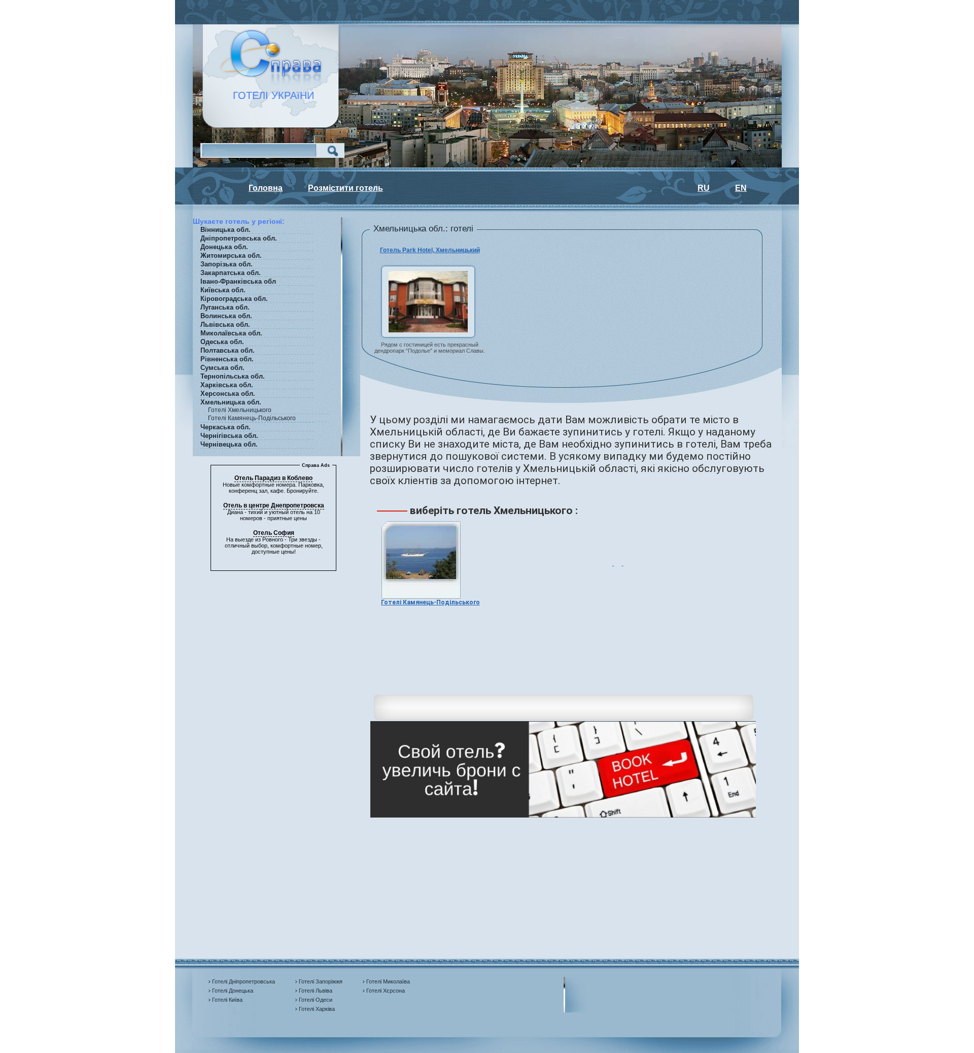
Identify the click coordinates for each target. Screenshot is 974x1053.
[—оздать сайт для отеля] (563, 816)
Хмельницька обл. (230, 402)
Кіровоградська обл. (234, 298)
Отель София (273, 532)
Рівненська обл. (227, 359)
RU (704, 188)
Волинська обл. (226, 316)
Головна (266, 188)
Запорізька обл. (226, 264)
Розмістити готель (345, 188)
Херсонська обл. (227, 393)
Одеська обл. (222, 342)
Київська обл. (223, 290)
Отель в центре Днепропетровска (273, 505)
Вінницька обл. (225, 229)
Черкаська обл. (225, 427)
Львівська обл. (225, 324)
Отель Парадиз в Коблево (273, 478)
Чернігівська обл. (229, 435)
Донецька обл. (224, 247)
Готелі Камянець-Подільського (252, 418)
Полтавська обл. (227, 350)
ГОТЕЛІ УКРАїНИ (267, 95)
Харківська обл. (226, 385)
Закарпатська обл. (230, 273)
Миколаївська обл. (231, 333)
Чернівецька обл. (229, 444)
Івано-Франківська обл (238, 281)
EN (741, 188)
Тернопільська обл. (232, 376)
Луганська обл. (225, 307)
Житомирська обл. (231, 255)
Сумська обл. (222, 367)
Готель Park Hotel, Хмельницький (430, 250)
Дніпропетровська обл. (238, 238)
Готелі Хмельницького (239, 410)
